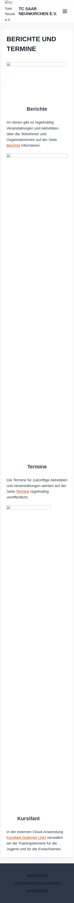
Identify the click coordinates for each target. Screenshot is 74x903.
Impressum (37, 876)
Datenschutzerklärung (37, 883)
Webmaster (37, 891)
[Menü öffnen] (64, 11)
